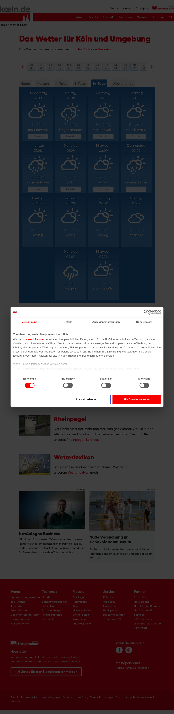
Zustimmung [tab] (29, 321)
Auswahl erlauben (86, 399)
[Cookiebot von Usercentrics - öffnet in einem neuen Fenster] (146, 312)
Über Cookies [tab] (144, 321)
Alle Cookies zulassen (136, 399)
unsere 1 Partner (33, 339)
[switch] (68, 385)
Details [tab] (68, 321)
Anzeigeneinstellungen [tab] (106, 321)
